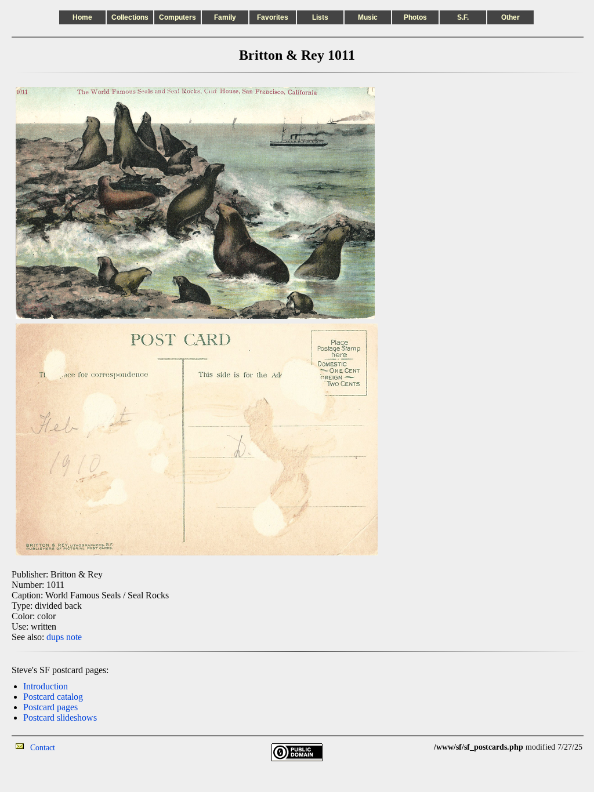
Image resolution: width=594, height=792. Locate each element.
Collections (129, 17)
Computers (177, 17)
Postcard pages (50, 707)
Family (225, 17)
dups (55, 637)
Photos (415, 17)
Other (510, 17)
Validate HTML (81, 747)
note (74, 637)
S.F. (463, 17)
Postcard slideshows (60, 717)
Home (82, 17)
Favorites (272, 17)
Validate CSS (412, 747)
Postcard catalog (53, 697)
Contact (42, 747)
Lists (320, 17)
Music (368, 17)
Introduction (45, 686)
